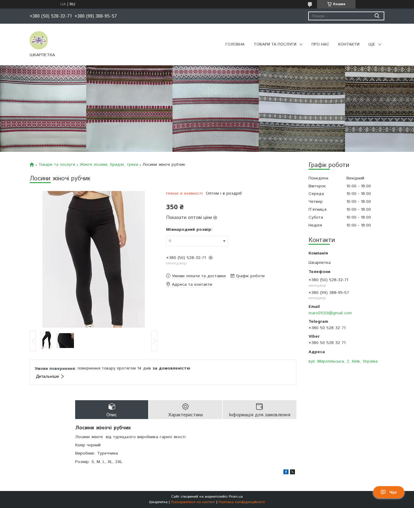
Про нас (320, 44)
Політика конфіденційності (242, 502)
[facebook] (286, 473)
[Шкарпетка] (39, 40)
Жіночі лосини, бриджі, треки (109, 164)
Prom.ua (236, 496)
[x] (292, 473)
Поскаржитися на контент (193, 502)
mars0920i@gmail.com (330, 313)
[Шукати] (377, 16)
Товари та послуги (275, 44)
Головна (235, 44)
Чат (393, 492)
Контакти (348, 44)
